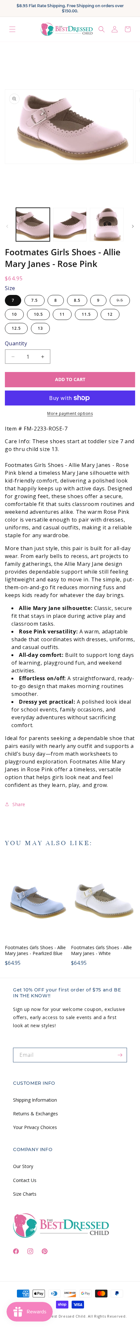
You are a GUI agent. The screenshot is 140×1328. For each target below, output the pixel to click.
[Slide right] (133, 226)
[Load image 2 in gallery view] (70, 225)
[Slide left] (7, 226)
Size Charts (24, 1194)
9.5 (123, 301)
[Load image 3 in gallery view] (107, 225)
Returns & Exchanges (35, 1113)
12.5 (16, 328)
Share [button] (18, 804)
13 (40, 328)
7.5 (34, 300)
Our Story (23, 1166)
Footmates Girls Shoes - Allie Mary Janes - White (101, 950)
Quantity (16, 343)
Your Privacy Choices (35, 1127)
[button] (12, 29)
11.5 (86, 314)
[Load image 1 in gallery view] (33, 225)
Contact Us (24, 1180)
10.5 (38, 314)
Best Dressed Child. (68, 1316)
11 (62, 314)
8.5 (77, 300)
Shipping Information (35, 1100)
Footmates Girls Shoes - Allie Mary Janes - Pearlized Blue (35, 950)
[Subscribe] (120, 1055)
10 (14, 314)
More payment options (70, 413)
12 (110, 314)
